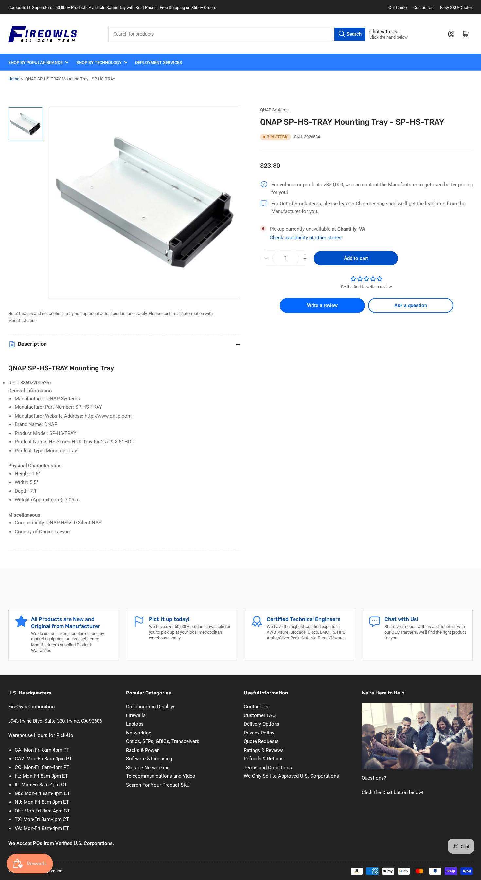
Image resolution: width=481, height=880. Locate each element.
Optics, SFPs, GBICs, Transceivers (162, 741)
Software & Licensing (149, 759)
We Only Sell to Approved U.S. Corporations (291, 776)
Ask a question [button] (410, 305)
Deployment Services (158, 62)
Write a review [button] (322, 305)
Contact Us (423, 7)
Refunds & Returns (264, 759)
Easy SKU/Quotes (456, 7)
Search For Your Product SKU (158, 785)
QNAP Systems (274, 110)
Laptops (135, 724)
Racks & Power (142, 750)
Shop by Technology (99, 62)
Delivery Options (261, 724)
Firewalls (136, 715)
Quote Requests (261, 741)
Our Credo (397, 7)
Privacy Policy (259, 733)
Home (13, 78)
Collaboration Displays (151, 707)
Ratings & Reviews (264, 750)
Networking (138, 733)
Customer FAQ (260, 715)
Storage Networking (147, 768)
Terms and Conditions (268, 768)
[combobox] (237, 34)
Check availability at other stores (306, 238)
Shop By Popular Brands (35, 62)
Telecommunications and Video (160, 776)
